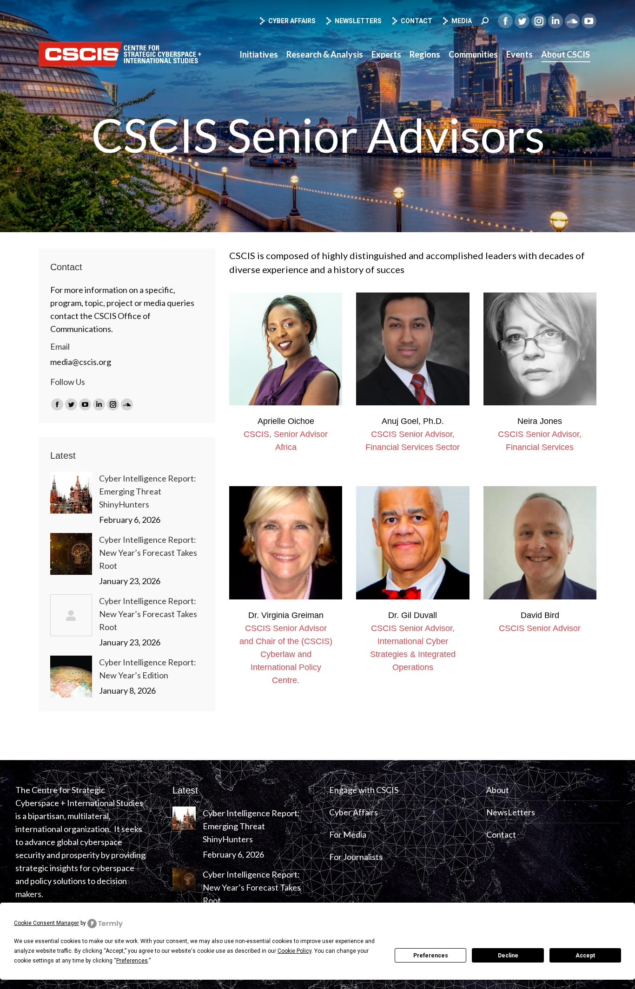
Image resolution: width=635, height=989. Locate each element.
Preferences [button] (132, 960)
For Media (347, 834)
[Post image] (71, 493)
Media (461, 21)
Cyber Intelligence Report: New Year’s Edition (147, 668)
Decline (508, 955)
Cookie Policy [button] (294, 951)
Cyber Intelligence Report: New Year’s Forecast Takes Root (148, 552)
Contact (416, 21)
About (497, 790)
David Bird (540, 615)
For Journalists (356, 857)
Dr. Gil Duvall (412, 615)
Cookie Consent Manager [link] (46, 923)
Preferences (430, 955)
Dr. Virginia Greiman (286, 615)
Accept (585, 955)
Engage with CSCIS (363, 790)
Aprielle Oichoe (286, 421)
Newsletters (358, 21)
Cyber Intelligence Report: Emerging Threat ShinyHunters (147, 491)
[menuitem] (259, 54)
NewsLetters (510, 812)
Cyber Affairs (292, 21)
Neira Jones (539, 421)
